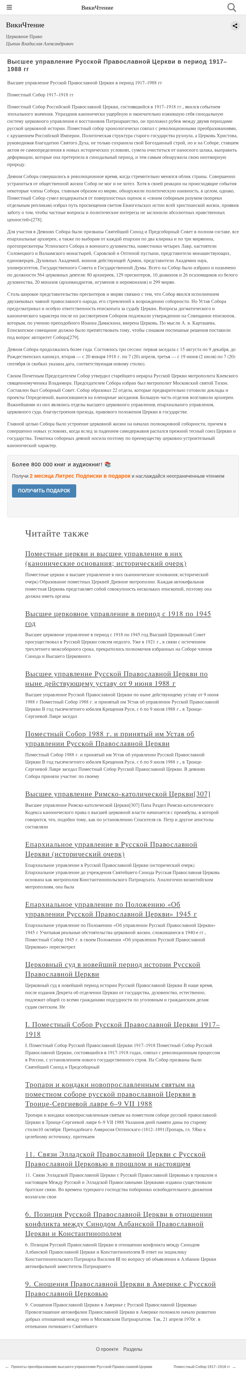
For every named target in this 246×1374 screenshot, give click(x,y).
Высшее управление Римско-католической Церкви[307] (118, 793)
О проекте (107, 1349)
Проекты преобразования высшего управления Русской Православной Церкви (81, 1367)
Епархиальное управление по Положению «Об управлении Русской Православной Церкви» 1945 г (111, 909)
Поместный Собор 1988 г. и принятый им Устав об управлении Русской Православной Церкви (109, 738)
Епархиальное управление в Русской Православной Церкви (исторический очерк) (111, 848)
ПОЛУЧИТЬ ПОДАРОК (44, 490)
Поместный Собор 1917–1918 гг (202, 1367)
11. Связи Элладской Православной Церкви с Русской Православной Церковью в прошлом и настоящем (115, 1158)
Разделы (132, 1349)
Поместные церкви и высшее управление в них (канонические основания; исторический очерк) (106, 558)
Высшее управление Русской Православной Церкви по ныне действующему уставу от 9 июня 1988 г (116, 678)
